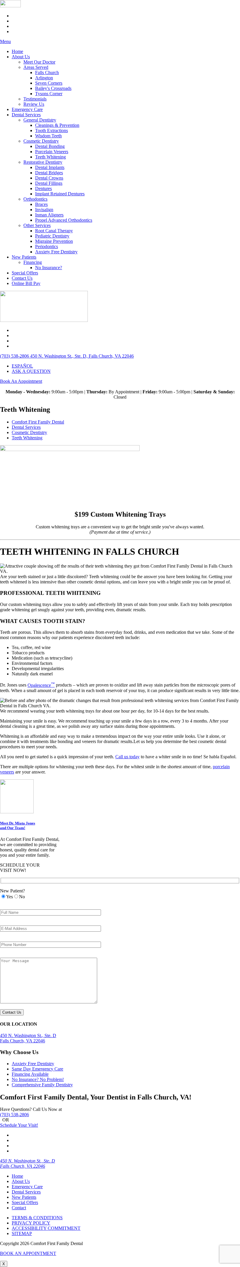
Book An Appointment (21, 381)
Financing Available (30, 1074)
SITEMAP (22, 1233)
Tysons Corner (48, 93)
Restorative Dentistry (42, 162)
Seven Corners (48, 83)
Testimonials (35, 98)
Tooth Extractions (51, 130)
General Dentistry (39, 119)
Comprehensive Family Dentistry (42, 1084)
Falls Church (47, 72)
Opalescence (41, 685)
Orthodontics (35, 199)
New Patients (24, 257)
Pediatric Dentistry (52, 235)
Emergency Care (27, 109)
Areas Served (35, 67)
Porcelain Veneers (51, 151)
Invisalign (44, 209)
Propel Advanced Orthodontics (63, 220)
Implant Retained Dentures (60, 193)
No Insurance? (48, 267)
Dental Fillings (48, 183)
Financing (32, 262)
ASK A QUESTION (31, 371)
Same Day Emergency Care (37, 1068)
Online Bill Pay (26, 283)
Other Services (37, 225)
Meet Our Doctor (39, 61)
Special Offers (25, 272)
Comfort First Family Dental (38, 421)
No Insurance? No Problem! (38, 1079)
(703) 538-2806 (14, 1114)
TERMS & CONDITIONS (37, 1217)
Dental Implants (49, 167)
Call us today (127, 756)
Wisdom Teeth (48, 135)
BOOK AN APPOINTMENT (28, 1253)
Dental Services (26, 114)
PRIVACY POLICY (31, 1222)
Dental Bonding (50, 146)
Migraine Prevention (54, 241)
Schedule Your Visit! (19, 1125)
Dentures (43, 188)
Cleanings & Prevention (57, 125)
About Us (21, 56)
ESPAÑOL (22, 365)
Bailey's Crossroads (53, 88)
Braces (41, 204)
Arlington (44, 77)
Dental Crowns (49, 177)
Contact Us (22, 278)
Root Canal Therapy (54, 230)
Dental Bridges (49, 172)
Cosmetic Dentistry (41, 141)
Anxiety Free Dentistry (56, 251)
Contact (19, 1207)
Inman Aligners (49, 214)
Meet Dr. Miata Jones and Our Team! (17, 825)
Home (17, 51)
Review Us (33, 104)
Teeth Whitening (50, 156)
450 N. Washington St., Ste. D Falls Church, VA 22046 (27, 1163)
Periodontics (46, 246)
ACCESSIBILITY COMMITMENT (46, 1228)
